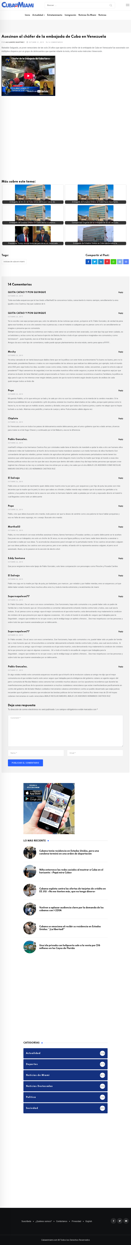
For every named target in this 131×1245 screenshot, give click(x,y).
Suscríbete (26, 1221)
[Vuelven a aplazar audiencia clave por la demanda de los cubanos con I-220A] (29, 909)
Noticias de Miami (87, 15)
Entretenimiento (54, 15)
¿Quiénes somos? (44, 1221)
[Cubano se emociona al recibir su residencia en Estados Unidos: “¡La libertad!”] (29, 928)
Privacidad (76, 1221)
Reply (120, 292)
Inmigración (70, 15)
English (88, 1221)
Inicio (27, 15)
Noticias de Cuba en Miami (14, 262)
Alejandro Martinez (15, 42)
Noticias (102, 15)
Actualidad (37, 15)
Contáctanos (61, 1221)
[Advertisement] (65, 117)
